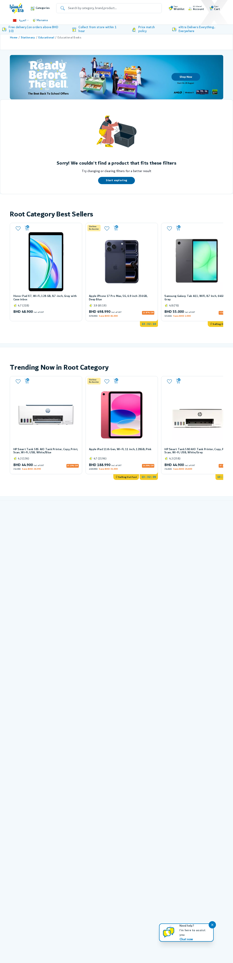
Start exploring (116, 180)
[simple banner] (17, 8)
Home (13, 37)
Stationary (28, 37)
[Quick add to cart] (51, 228)
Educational (46, 37)
